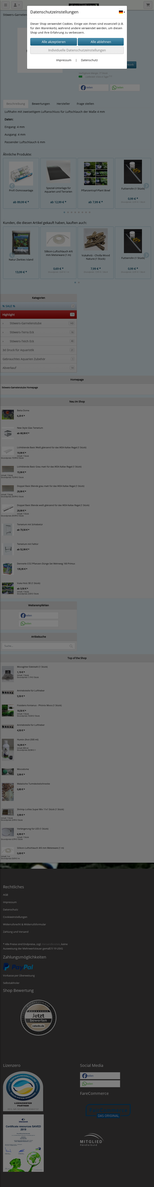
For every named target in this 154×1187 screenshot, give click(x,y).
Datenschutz (89, 60)
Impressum (63, 60)
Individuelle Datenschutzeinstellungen (77, 50)
